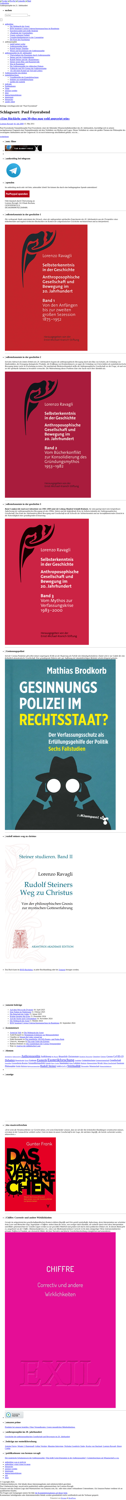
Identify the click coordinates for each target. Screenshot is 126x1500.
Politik (18, 1066)
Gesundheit (8, 1063)
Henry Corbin (55, 1063)
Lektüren (76, 1063)
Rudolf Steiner (48, 1065)
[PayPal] (12, 1)
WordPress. (72, 1498)
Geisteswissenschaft (102, 1060)
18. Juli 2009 (19, 124)
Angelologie (8, 1056)
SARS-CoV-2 (62, 1066)
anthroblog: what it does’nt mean (17, 1464)
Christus (103, 1056)
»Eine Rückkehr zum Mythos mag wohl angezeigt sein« (35, 118)
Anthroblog (4, 3)
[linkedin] (20, 1)
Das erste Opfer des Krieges (38, 1041)
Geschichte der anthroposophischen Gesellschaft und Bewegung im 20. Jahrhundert (37, 1437)
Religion (24, 1066)
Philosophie (10, 1066)
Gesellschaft (115, 1060)
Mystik (100, 1063)
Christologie (96, 1056)
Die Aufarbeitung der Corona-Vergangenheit (43, 1044)
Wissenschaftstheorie (105, 1066)
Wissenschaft (94, 1066)
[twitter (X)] (4, 1)
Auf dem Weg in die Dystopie (21, 1010)
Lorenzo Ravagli (6, 124)
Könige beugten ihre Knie (20, 1016)
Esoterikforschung (60, 1060)
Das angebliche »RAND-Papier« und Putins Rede (44, 1039)
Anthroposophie (30, 1056)
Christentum (73, 1056)
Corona (109, 1056)
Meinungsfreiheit (92, 1063)
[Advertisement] (65, 1099)
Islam (71, 1063)
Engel (27, 1060)
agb (6, 1475)
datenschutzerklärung (13, 1473)
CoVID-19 (118, 1056)
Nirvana (63, 1498)
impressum (9, 1471)
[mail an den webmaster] (28, 1)
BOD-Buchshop (26, 970)
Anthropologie (16, 1056)
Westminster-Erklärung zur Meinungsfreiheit (41, 1035)
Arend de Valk (15, 1033)
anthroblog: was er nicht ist (15, 1462)
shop (7, 1478)
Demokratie (19, 1060)
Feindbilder (78, 1060)
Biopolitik (63, 1056)
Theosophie (85, 1066)
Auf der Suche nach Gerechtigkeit (23, 1019)
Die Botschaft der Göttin (19, 1014)
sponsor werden (11, 1469)
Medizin (84, 1063)
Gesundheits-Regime (20, 1063)
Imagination (64, 1063)
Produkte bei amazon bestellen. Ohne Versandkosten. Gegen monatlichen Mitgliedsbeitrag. (40, 1427)
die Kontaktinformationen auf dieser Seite (51, 1493)
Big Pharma (55, 1056)
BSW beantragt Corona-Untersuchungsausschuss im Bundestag (34, 1023)
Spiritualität (73, 1065)
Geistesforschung (88, 1060)
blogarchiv (9, 1467)
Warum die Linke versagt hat (31, 1037)
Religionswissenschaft (33, 1066)
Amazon (62, 970)
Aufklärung (46, 1056)
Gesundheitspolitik (36, 1063)
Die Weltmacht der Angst (19, 1021)
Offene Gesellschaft (109, 1063)
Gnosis (48, 1063)
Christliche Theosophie (85, 1056)
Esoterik (42, 1060)
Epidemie (33, 1060)
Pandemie (120, 1063)
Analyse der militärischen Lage (28, 1046)
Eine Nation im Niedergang (20, 1012)
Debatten (10, 1060)
